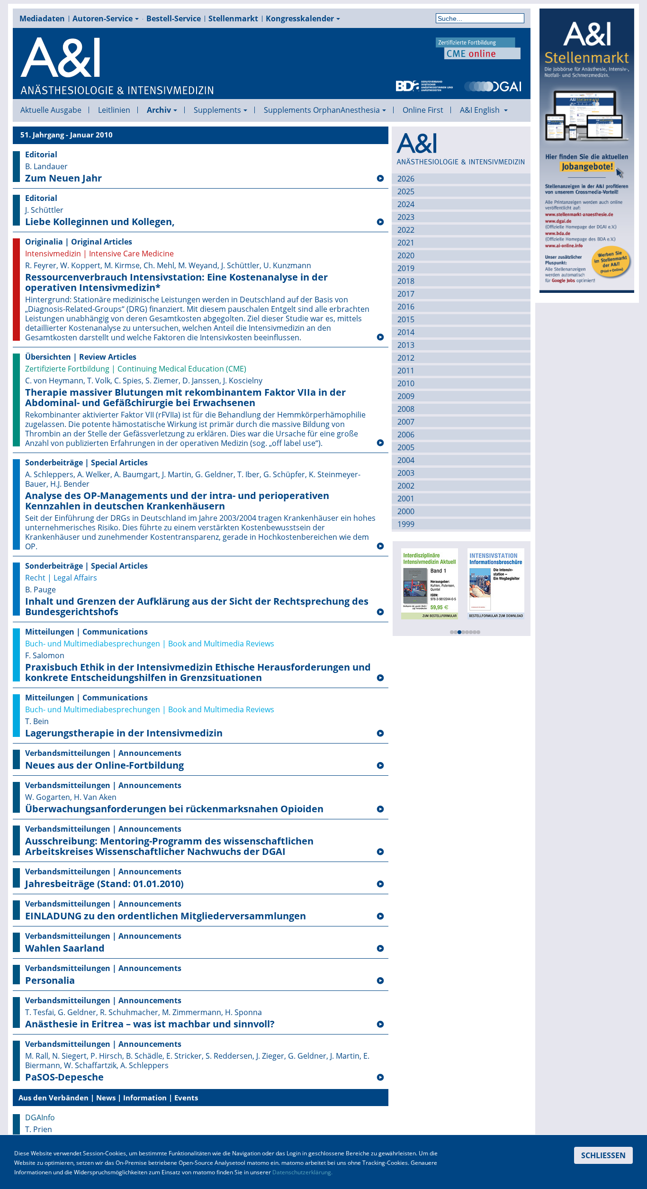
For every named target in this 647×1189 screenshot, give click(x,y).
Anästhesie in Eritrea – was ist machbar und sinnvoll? (150, 1024)
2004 (405, 460)
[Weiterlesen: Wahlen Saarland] (380, 948)
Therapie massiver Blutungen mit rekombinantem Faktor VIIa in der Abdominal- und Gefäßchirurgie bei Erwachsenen (185, 397)
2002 (405, 485)
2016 (405, 306)
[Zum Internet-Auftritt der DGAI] (492, 85)
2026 (405, 178)
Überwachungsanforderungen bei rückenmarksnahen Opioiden (174, 809)
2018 (405, 281)
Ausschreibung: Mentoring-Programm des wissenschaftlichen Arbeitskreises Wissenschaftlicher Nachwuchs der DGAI (169, 846)
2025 (405, 191)
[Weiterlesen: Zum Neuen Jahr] (380, 178)
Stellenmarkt (233, 18)
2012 (405, 358)
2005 (405, 447)
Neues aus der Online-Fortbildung (104, 765)
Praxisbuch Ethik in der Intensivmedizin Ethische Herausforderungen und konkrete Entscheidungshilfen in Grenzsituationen (198, 672)
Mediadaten (42, 18)
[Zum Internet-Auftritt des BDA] (424, 85)
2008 (405, 409)
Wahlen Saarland (65, 948)
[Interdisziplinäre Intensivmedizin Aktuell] (429, 583)
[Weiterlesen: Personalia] (380, 981)
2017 (405, 294)
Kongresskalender (300, 18)
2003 (405, 473)
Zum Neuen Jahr (63, 178)
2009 (405, 396)
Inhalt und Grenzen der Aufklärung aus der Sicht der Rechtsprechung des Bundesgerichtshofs (196, 606)
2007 (405, 422)
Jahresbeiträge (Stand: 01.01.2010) (104, 884)
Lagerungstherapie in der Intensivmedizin (124, 733)
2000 (405, 511)
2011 (405, 370)
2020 (405, 255)
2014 (405, 332)
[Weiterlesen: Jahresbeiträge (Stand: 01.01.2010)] (380, 884)
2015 (405, 319)
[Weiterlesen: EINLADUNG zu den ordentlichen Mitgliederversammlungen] (380, 916)
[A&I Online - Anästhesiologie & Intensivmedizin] (117, 66)
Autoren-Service (102, 18)
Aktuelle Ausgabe (50, 110)
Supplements (217, 110)
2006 (405, 434)
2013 (405, 345)
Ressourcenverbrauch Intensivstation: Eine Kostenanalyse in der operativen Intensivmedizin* (176, 282)
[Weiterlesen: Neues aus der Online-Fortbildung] (380, 766)
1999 (405, 524)
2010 (405, 383)
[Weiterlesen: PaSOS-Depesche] (380, 1077)
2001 (405, 498)
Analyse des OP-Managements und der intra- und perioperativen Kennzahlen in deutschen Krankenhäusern (177, 500)
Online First (423, 110)
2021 (405, 242)
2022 (405, 230)
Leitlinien (114, 110)
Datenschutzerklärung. (302, 1172)
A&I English (481, 110)
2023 (405, 217)
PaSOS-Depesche (64, 1077)
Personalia (50, 980)
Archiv (159, 110)
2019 (405, 268)
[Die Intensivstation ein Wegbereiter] (496, 583)
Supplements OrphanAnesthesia (322, 110)
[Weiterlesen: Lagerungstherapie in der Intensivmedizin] (380, 733)
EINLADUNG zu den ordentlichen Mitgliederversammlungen (165, 916)
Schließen (603, 1155)
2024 (405, 204)
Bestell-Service (173, 18)
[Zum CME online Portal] (478, 47)
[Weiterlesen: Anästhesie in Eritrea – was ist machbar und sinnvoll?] (380, 1024)
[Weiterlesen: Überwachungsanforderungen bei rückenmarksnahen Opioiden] (380, 809)
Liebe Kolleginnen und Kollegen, (100, 222)
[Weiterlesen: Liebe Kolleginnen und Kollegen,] (380, 222)
